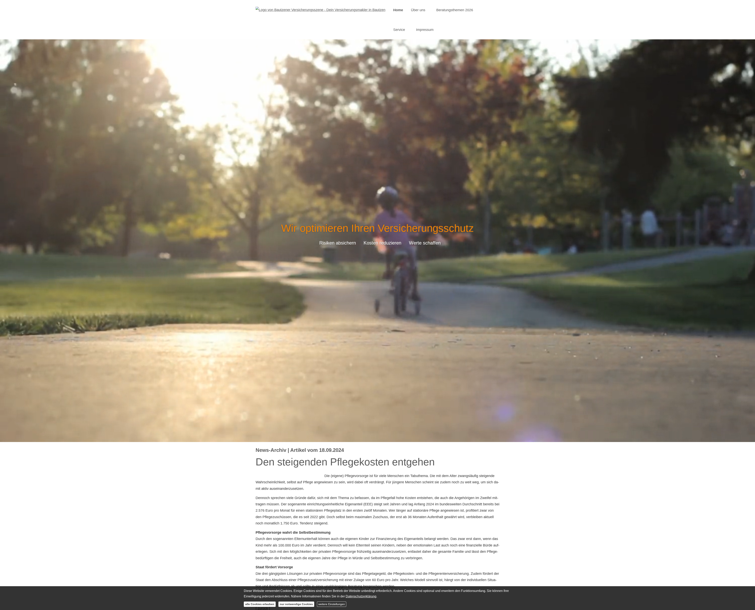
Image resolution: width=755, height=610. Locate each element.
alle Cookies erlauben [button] (259, 604)
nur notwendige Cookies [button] (296, 604)
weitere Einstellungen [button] (331, 604)
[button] (377, 437)
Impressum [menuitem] (425, 30)
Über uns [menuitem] (418, 10)
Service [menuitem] (399, 30)
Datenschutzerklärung (361, 596)
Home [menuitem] (398, 10)
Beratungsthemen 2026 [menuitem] (454, 10)
